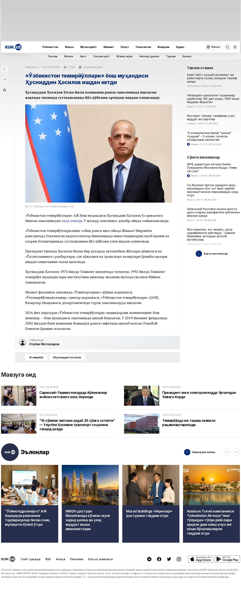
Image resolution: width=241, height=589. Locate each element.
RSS (48, 559)
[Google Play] (227, 559)
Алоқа (60, 559)
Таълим (52, 56)
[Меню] (235, 47)
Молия (68, 56)
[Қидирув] (227, 47)
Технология (143, 47)
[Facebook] (4, 90)
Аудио (180, 47)
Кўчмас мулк (124, 56)
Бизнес (187, 56)
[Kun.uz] (13, 47)
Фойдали (163, 47)
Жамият (108, 47)
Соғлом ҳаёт (101, 56)
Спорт (124, 47)
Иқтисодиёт (88, 47)
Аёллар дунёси (149, 56)
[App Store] (200, 559)
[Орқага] (4, 68)
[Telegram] (4, 79)
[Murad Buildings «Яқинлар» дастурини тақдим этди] (150, 504)
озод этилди (72, 220)
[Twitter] (169, 559)
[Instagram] (179, 559)
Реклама (76, 559)
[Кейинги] (236, 452)
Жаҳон (69, 47)
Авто (83, 56)
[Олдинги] (227, 452)
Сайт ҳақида (31, 559)
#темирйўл (36, 357)
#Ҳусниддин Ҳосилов (67, 357)
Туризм (171, 56)
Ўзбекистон (50, 47)
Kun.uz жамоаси (100, 559)
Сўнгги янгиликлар (203, 157)
